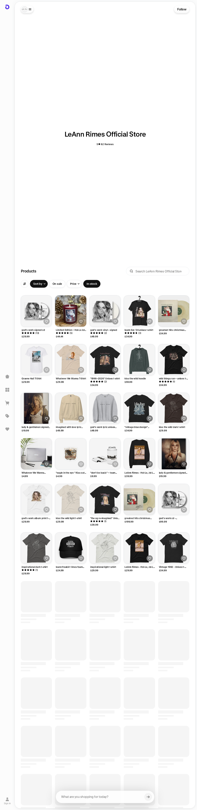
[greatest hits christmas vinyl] (173, 311)
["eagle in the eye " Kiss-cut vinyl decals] (70, 453)
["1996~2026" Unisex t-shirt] (105, 359)
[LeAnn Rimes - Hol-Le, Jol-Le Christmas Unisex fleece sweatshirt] (139, 453)
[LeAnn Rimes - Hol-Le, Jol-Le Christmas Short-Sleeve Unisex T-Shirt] (139, 548)
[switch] (57, 284)
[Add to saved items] (46, 321)
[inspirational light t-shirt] (105, 548)
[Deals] (7, 416)
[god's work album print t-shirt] (36, 499)
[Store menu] (27, 9)
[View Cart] (7, 403)
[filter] (24, 284)
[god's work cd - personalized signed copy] (173, 499)
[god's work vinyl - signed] (105, 311)
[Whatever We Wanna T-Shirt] (70, 359)
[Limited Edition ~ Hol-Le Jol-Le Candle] (70, 311)
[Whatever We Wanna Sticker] (36, 453)
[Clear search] (148, 797)
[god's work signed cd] (36, 311)
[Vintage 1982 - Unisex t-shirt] (173, 548)
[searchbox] (105, 797)
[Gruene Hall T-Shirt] (36, 359)
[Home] (7, 376)
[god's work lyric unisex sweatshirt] (105, 408)
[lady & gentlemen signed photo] (36, 408)
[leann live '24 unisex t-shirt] (139, 311)
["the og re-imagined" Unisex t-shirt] (105, 499)
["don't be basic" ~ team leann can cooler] (105, 453)
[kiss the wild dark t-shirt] (173, 408)
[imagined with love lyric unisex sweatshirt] (70, 408)
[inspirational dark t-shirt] (36, 548)
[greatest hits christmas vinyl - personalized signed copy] (139, 499)
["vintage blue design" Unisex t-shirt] (139, 408)
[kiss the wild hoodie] (139, 359)
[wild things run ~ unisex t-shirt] (173, 359)
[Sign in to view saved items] (7, 429)
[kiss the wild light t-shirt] (70, 499)
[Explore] (7, 389)
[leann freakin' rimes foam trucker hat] (70, 548)
